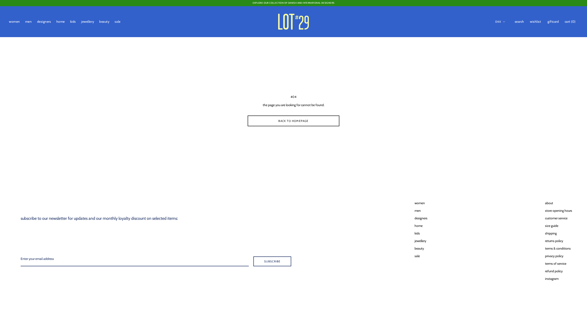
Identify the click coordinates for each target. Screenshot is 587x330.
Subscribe (272, 261)
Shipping (551, 233)
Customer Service (556, 218)
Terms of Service (555, 263)
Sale (117, 21)
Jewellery (87, 21)
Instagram (552, 279)
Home (60, 21)
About (549, 203)
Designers (44, 21)
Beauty (104, 21)
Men (28, 21)
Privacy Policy (554, 256)
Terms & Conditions (558, 248)
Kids (73, 21)
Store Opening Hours (558, 211)
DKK (498, 21)
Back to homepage (293, 121)
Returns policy (554, 241)
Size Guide (551, 226)
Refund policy (554, 271)
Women (14, 21)
